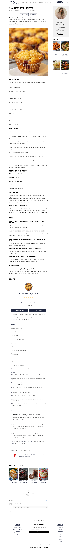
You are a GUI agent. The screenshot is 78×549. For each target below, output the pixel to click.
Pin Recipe (38, 310)
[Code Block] (24, 507)
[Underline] (17, 507)
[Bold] (14, 507)
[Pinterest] (58, 2)
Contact (51, 2)
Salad (60, 538)
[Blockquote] (23, 507)
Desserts (41, 2)
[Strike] (18, 507)
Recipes (60, 525)
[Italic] (15, 507)
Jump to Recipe (24, 14)
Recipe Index (25, 2)
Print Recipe (33, 14)
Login (46, 500)
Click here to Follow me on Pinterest (23, 456)
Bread (60, 529)
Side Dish (60, 539)
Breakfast (60, 531)
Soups (60, 534)
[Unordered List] (21, 507)
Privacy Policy (17, 527)
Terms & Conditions (17, 529)
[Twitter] (61, 2)
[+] (28, 507)
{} (27, 507)
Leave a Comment (40, 10)
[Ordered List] (20, 507)
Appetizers (60, 527)
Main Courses (33, 2)
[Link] (26, 507)
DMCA (17, 534)
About (46, 2)
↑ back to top (39, 520)
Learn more (61, 33)
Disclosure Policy (18, 532)
